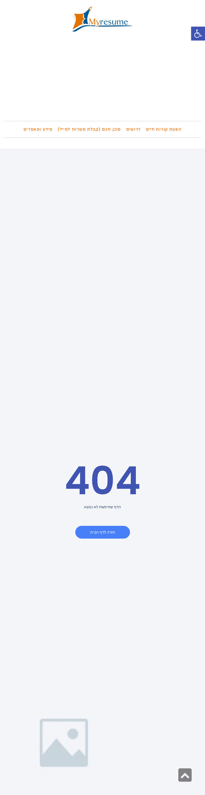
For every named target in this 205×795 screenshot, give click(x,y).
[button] (198, 34)
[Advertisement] (102, 81)
